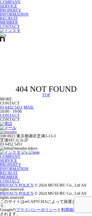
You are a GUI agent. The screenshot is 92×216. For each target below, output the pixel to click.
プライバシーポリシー (36, 210)
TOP (46, 95)
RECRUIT (9, 18)
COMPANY (10, 156)
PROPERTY (10, 10)
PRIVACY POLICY (16, 185)
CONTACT (10, 26)
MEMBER (9, 22)
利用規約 (69, 210)
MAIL (29, 107)
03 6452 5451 (11, 107)
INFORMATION (14, 14)
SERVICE (8, 6)
